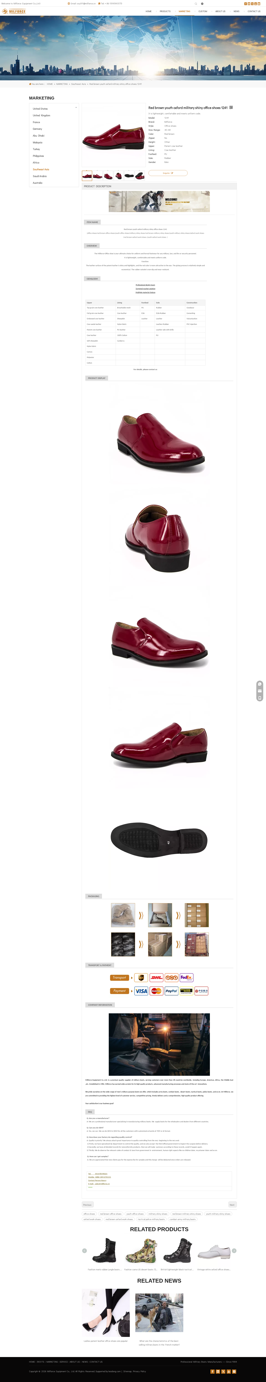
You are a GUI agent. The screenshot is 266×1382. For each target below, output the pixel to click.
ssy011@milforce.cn (86, 3)
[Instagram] (259, 3)
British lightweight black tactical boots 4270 (178, 1269)
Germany (37, 128)
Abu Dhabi (38, 135)
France (36, 122)
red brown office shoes (111, 1213)
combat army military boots (183, 1219)
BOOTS (40, 1361)
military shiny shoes (158, 1213)
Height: (152, 141)
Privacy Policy (139, 1371)
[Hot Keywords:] (196, 4)
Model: (152, 117)
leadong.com (114, 1371)
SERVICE (64, 1361)
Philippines (38, 155)
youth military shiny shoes (218, 1213)
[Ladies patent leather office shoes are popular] (106, 1313)
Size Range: (154, 129)
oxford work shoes (92, 1219)
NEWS (85, 1361)
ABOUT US (75, 1361)
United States (40, 108)
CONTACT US (96, 1361)
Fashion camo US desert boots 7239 (141, 1269)
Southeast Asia (41, 169)
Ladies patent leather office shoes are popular (106, 1340)
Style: (151, 125)
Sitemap (127, 1371)
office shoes (89, 1213)
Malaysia (37, 142)
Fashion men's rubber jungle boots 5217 (105, 1269)
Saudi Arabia (40, 176)
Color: (151, 133)
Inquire (166, 173)
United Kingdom (41, 115)
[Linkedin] (249, 3)
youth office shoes (135, 1213)
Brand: (152, 121)
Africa (36, 162)
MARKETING (52, 1361)
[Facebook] (245, 3)
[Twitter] (252, 3)
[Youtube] (255, 3)
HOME (32, 1361)
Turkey (36, 149)
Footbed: (153, 153)
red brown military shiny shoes (186, 1213)
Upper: (151, 145)
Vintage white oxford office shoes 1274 (214, 1269)
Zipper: (152, 137)
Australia (37, 182)
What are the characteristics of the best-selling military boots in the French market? (159, 1342)
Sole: (151, 158)
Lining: (152, 149)
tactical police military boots (151, 1219)
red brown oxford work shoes (119, 1219)
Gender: (152, 162)
